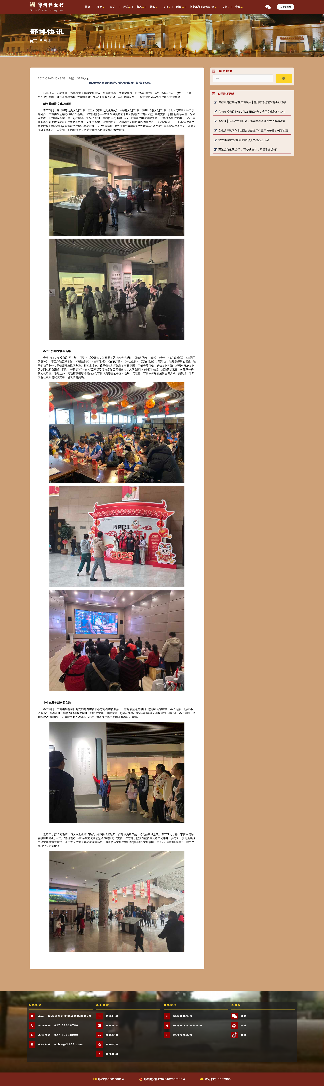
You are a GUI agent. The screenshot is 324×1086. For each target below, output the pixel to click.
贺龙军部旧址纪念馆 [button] (202, 6)
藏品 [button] (139, 6)
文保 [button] (165, 6)
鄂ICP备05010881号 (111, 1079)
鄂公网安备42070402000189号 (164, 1079)
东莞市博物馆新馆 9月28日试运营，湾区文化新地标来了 (252, 111)
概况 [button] (99, 6)
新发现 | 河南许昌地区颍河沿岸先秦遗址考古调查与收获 (251, 121)
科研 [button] (179, 6)
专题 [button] (238, 6)
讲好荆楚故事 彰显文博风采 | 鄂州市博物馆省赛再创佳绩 (252, 102)
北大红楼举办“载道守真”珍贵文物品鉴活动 (243, 140)
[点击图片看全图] (119, 185)
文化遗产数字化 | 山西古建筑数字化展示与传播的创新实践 (253, 130)
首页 (33, 40)
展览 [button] (126, 6)
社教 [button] (152, 6)
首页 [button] (87, 6)
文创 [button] (224, 6)
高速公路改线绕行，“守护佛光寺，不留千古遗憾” (247, 149)
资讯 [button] (112, 6)
